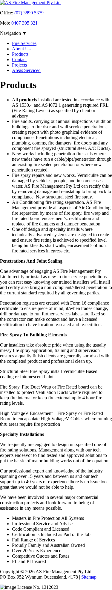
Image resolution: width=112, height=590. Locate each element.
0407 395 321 (24, 22)
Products (20, 54)
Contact (19, 59)
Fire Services (24, 43)
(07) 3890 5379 (29, 12)
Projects (19, 64)
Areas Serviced (26, 70)
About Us (21, 48)
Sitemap (88, 577)
